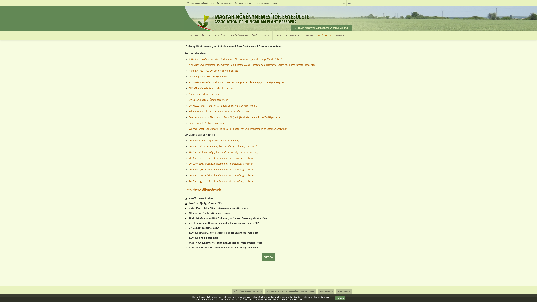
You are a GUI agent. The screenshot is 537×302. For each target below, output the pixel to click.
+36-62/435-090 (226, 3)
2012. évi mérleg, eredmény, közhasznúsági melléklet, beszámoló (223, 146)
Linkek (340, 35)
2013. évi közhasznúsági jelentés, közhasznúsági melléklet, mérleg (223, 152)
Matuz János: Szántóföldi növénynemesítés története (218, 208)
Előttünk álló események (248, 291)
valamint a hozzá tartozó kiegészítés (296, 64)
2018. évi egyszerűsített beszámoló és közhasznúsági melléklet (221, 181)
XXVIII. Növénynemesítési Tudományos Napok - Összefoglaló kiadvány (228, 218)
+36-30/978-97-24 (244, 3)
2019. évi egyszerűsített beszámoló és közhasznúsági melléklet (223, 247)
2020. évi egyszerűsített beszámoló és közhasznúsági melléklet (223, 232)
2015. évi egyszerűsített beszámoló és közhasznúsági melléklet (221, 163)
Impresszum (343, 291)
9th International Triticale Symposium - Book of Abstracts (219, 111)
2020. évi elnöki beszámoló (203, 237)
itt (301, 299)
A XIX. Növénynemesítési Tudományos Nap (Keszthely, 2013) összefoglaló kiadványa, (233, 64)
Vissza (268, 257)
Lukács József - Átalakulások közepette (209, 123)
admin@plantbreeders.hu (267, 3)
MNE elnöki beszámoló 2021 (204, 227)
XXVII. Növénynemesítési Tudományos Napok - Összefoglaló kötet (225, 242)
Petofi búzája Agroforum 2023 (205, 203)
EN (349, 3)
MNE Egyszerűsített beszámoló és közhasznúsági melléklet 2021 (224, 223)
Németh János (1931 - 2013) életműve (208, 76)
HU (343, 3)
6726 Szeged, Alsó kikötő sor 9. (202, 3)
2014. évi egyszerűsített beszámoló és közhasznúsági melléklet (221, 158)
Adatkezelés (326, 291)
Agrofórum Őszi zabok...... (203, 198)
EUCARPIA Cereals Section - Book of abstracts (213, 88)
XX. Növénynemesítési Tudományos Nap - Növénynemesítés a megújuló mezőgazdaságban (237, 82)
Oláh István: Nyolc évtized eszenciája (209, 213)
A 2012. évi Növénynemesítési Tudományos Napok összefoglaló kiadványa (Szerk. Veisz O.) (236, 59)
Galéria (308, 35)
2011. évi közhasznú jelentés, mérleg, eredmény (214, 140)
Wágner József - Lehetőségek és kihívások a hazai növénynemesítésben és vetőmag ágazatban (238, 128)
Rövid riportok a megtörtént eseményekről (323, 28)
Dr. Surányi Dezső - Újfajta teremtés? (208, 99)
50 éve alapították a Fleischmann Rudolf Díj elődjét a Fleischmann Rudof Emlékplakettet (235, 117)
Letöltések (324, 35)
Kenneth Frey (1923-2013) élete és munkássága (213, 70)
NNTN (266, 35)
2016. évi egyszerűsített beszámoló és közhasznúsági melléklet (221, 169)
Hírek (278, 35)
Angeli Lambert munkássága (204, 93)
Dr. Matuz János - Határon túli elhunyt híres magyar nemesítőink (223, 105)
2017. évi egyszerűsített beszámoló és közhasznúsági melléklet (221, 175)
